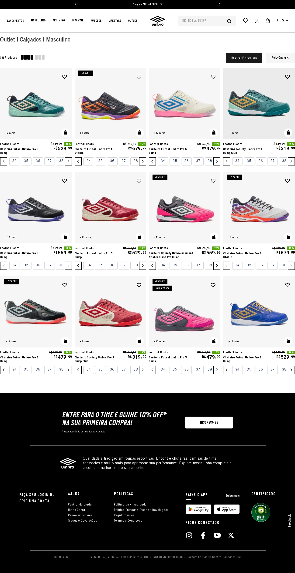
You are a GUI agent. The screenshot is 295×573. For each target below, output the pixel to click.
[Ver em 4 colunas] (27, 58)
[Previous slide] (76, 4)
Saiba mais (233, 495)
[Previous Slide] (3, 161)
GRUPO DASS (60, 557)
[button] (65, 132)
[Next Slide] (68, 161)
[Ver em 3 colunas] (40, 58)
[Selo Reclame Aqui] (260, 521)
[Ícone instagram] (189, 536)
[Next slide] (219, 4)
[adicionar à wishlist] (64, 77)
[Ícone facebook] (203, 536)
